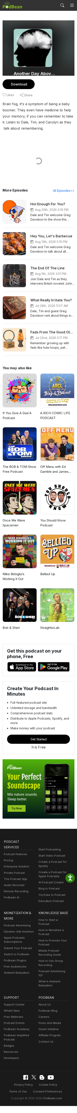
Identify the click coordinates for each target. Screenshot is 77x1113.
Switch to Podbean (16, 954)
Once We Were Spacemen (14, 522)
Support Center (14, 1004)
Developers (11, 1058)
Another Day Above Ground (35, 73)
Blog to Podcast (49, 888)
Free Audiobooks (15, 966)
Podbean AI (11, 897)
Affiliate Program (49, 1035)
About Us (44, 1004)
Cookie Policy (48, 1084)
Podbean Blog (47, 1010)
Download (19, 84)
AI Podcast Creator (51, 882)
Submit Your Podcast (18, 948)
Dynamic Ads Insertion (19, 931)
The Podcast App (15, 879)
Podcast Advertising (17, 925)
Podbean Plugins (15, 960)
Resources (11, 1051)
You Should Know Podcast (53, 522)
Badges (9, 1045)
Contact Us (45, 1041)
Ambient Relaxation (17, 972)
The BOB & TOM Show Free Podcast (19, 469)
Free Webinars (13, 1016)
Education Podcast (51, 901)
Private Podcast (14, 872)
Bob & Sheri (11, 628)
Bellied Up (47, 574)
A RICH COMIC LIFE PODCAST (55, 415)
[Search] (62, 5)
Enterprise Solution (16, 866)
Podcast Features (15, 854)
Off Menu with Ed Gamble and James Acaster (54, 469)
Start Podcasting (49, 849)
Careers (43, 1016)
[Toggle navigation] (72, 5)
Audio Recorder (14, 885)
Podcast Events (14, 1023)
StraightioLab (49, 628)
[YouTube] (51, 1077)
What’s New (12, 1010)
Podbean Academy (16, 1029)
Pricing (8, 860)
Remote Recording (16, 891)
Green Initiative (48, 1029)
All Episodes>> (63, 190)
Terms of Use (18, 1091)
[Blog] (42, 1077)
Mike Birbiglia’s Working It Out (13, 576)
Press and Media (49, 1023)
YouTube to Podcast (51, 894)
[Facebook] (25, 1077)
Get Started (39, 739)
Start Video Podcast (51, 855)
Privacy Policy (23, 1084)
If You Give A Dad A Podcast (17, 415)
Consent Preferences (47, 1091)
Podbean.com (52, 1098)
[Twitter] (33, 1077)
